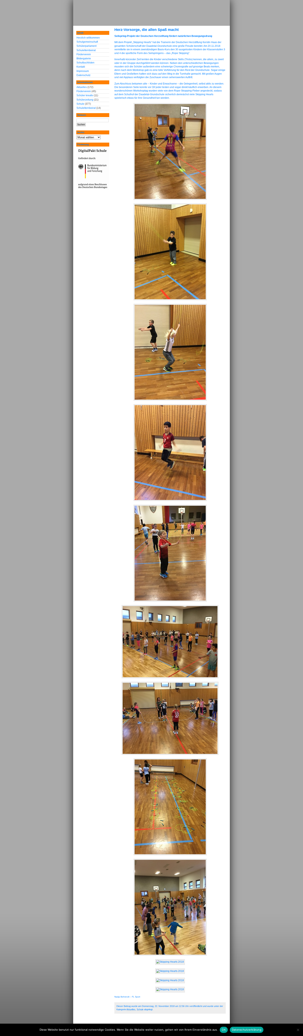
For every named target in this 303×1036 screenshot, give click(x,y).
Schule (140, 1009)
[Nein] (298, 1030)
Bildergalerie (83, 58)
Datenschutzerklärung (246, 1029)
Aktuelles (130, 1009)
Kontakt (80, 66)
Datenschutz (83, 75)
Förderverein (83, 54)
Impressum (82, 71)
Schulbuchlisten (85, 62)
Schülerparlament (86, 46)
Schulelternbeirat (86, 50)
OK (224, 1029)
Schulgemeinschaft (87, 41)
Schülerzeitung (84, 99)
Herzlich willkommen (88, 37)
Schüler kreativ (84, 95)
